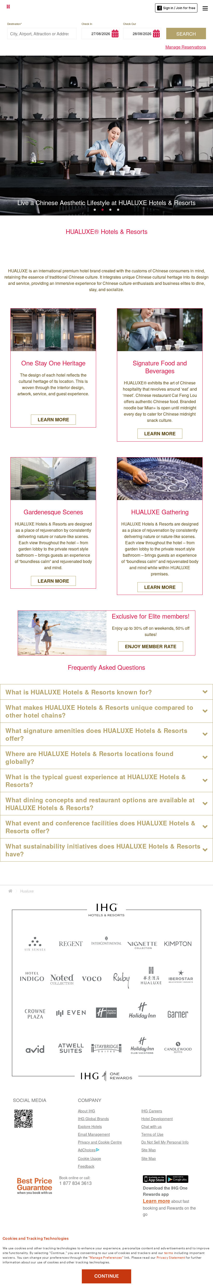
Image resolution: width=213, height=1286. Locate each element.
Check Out (129, 24)
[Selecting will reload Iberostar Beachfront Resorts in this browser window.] (181, 978)
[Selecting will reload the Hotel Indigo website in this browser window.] (32, 978)
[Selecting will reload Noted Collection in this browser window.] (62, 978)
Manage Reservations (185, 47)
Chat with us (151, 1126)
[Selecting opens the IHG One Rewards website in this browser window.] (106, 1076)
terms (168, 1252)
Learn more (156, 1200)
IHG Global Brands (93, 1118)
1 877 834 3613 (75, 1183)
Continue (106, 1276)
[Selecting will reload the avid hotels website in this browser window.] (35, 1048)
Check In (87, 24)
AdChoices (87, 1149)
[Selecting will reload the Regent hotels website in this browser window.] (71, 942)
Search (186, 33)
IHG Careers (151, 1110)
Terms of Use (152, 1134)
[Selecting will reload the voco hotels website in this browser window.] (91, 978)
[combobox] (42, 33)
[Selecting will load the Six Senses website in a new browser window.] (35, 942)
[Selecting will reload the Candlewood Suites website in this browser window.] (178, 1048)
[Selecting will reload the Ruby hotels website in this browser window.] (121, 978)
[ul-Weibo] (23, 1118)
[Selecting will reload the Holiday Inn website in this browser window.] (142, 1013)
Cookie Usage (89, 1158)
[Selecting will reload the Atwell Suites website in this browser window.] (71, 1048)
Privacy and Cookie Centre (100, 1142)
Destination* (14, 24)
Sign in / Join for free (179, 8)
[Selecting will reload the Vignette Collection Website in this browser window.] (142, 942)
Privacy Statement (171, 1257)
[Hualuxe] (17, 8)
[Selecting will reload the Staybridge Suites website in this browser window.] (106, 1048)
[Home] (10, 891)
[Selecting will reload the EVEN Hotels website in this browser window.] (71, 1013)
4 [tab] (118, 208)
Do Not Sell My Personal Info (165, 1142)
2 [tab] (102, 208)
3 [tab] (110, 208)
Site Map (148, 1149)
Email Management (94, 1134)
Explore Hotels (90, 1126)
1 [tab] (95, 208)
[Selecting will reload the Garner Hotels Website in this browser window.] (178, 1013)
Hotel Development (157, 1118)
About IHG (86, 1110)
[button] (205, 8)
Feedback (86, 1166)
